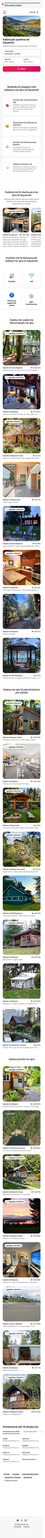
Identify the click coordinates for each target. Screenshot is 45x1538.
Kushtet (26, 1527)
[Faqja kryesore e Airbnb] (4, 12)
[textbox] (12, 61)
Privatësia (17, 1527)
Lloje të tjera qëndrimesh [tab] (32, 1432)
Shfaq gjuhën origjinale (13, 5)
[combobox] (22, 53)
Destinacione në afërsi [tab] (11, 1432)
